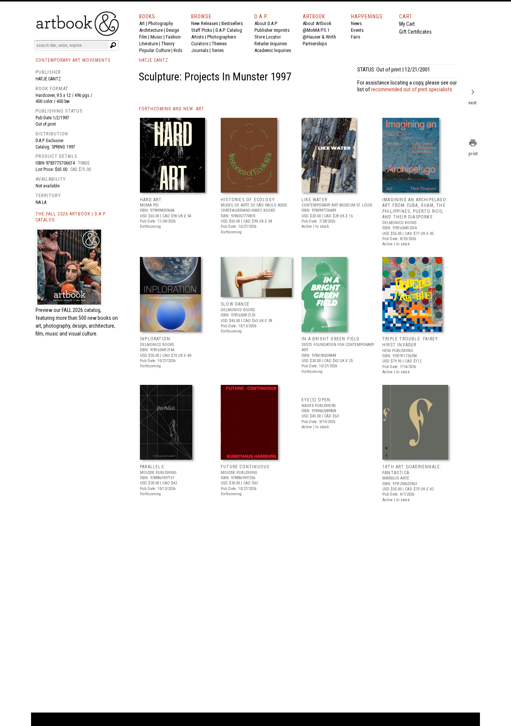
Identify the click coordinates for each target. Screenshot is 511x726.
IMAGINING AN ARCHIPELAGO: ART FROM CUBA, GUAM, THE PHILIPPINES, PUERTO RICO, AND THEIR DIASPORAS (415, 208)
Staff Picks (201, 30)
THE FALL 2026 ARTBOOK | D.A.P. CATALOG (71, 217)
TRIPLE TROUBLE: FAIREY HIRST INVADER (410, 341)
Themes (219, 43)
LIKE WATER (314, 199)
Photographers (221, 37)
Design (172, 30)
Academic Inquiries (272, 50)
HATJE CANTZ (153, 60)
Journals (199, 50)
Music (156, 37)
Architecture (151, 30)
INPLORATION (155, 338)
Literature (148, 43)
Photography (160, 23)
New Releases (204, 23)
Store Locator (267, 37)
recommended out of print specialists (411, 89)
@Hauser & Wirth (319, 37)
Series (218, 50)
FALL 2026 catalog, (81, 310)
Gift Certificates (415, 32)
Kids (178, 50)
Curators (199, 43)
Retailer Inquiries (270, 43)
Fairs (355, 37)
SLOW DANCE (235, 304)
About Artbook (317, 23)
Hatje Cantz (48, 79)
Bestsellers (232, 23)
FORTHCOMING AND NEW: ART (171, 108)
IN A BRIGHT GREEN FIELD (331, 338)
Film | (144, 37)
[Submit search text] (113, 45)
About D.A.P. (266, 23)
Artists (197, 37)
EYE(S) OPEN (316, 399)
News (356, 23)
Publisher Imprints (272, 30)
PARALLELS (152, 466)
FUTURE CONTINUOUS (245, 466)
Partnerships (315, 43)
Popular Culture (154, 50)
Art (142, 23)
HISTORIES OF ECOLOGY (248, 199)
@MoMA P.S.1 (316, 30)
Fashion (173, 37)
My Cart (407, 24)
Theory (167, 43)
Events (357, 30)
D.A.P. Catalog (228, 30)
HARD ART (151, 199)
